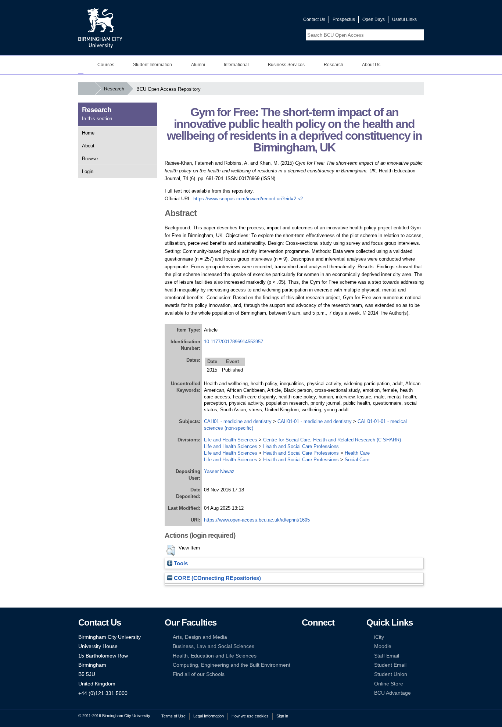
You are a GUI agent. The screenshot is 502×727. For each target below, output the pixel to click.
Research (333, 64)
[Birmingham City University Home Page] (80, 64)
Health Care (357, 453)
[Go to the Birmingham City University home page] (100, 28)
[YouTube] (327, 637)
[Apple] (305, 665)
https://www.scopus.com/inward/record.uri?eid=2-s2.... (251, 198)
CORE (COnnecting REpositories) (216, 578)
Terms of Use (173, 716)
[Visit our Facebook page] (262, 21)
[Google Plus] (327, 646)
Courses (105, 64)
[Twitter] (316, 637)
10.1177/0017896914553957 (233, 341)
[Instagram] (316, 646)
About (88, 145)
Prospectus (344, 19)
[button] (170, 550)
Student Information (152, 64)
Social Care (357, 459)
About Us (371, 64)
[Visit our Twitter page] (271, 21)
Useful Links (404, 19)
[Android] (316, 665)
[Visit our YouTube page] (280, 21)
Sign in (282, 716)
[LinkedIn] (305, 646)
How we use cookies (250, 716)
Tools (180, 563)
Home (88, 133)
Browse (90, 158)
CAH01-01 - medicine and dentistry (314, 421)
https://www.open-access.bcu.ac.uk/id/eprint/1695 (257, 520)
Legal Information (208, 716)
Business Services (286, 64)
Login (87, 171)
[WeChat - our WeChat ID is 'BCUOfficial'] (316, 656)
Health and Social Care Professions (301, 446)
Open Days (373, 19)
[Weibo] (305, 656)
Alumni (198, 64)
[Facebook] (305, 637)
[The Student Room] (327, 656)
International (236, 64)
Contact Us (314, 19)
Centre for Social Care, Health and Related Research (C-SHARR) (332, 440)
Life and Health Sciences (230, 440)
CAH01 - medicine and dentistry (238, 421)
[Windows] (327, 665)
